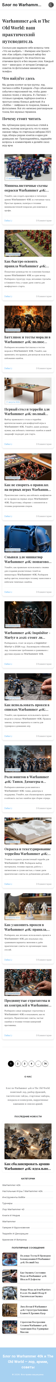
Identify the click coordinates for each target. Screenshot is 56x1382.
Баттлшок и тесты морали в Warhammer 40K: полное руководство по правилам (27, 339)
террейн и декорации (15, 1233)
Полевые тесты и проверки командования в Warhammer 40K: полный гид (35, 1259)
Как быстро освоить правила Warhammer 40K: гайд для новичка (25, 263)
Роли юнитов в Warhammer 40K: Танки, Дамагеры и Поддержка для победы (26, 779)
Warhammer (9, 1221)
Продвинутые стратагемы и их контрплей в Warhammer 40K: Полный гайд (27, 1003)
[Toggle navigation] (52, 5)
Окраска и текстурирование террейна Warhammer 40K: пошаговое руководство (27, 851)
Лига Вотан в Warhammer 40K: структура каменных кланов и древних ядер (34, 1310)
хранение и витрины (14, 1239)
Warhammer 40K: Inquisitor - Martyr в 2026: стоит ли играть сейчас (27, 635)
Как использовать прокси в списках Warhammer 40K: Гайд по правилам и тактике (27, 707)
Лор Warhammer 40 (13, 1209)
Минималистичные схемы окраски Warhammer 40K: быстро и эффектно (25, 188)
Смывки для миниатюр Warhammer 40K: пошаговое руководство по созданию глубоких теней (27, 559)
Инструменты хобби (13, 1197)
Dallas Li (8, 220)
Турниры (7, 1203)
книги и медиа (11, 1215)
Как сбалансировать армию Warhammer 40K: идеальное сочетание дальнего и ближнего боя (27, 1166)
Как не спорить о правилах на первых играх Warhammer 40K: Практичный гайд (28, 487)
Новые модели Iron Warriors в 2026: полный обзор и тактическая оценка (35, 1293)
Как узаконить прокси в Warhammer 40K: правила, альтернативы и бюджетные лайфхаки (25, 927)
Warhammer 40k (11, 1185)
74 (45, 1063)
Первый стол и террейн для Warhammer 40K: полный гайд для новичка (27, 411)
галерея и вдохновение (16, 1227)
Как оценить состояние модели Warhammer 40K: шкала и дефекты (33, 1276)
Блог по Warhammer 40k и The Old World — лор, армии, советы (22, 4)
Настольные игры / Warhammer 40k (22, 1191)
